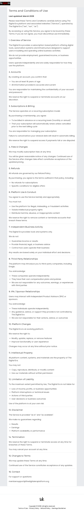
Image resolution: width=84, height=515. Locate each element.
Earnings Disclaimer (59, 508)
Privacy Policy (34, 508)
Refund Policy (46, 508)
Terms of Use (23, 508)
